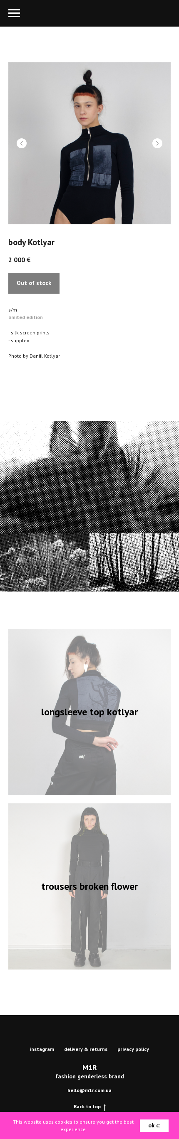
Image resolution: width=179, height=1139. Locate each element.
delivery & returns (85, 1049)
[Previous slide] (22, 143)
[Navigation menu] (14, 13)
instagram (42, 1049)
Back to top (87, 1106)
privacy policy (133, 1049)
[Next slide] (157, 143)
